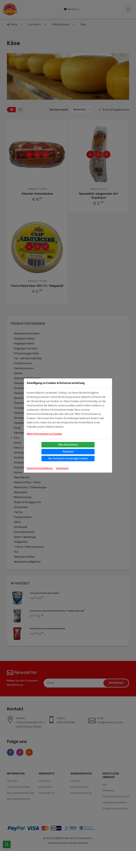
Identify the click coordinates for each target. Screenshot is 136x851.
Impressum (62, 468)
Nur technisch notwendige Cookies (68, 458)
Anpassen (68, 451)
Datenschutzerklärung (40, 468)
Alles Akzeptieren (68, 444)
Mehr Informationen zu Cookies (44, 433)
